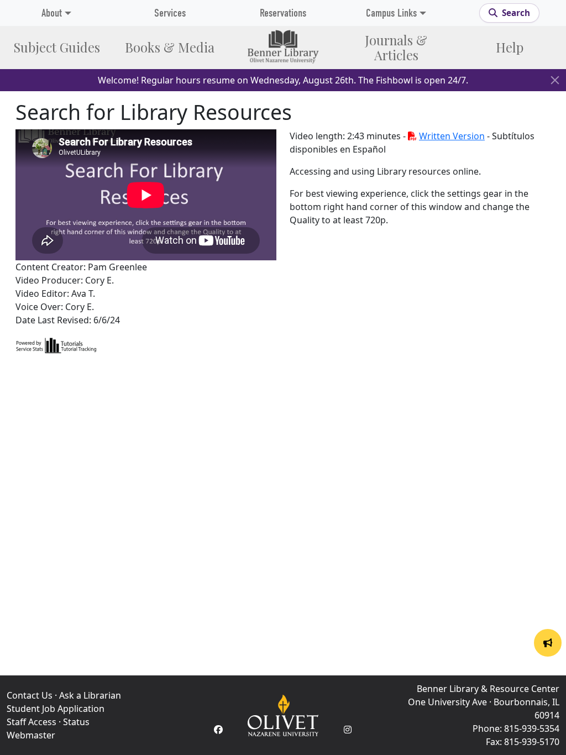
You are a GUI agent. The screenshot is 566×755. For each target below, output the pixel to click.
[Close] (555, 80)
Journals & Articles (396, 48)
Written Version (452, 136)
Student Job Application (55, 708)
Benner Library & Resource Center (488, 689)
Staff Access (31, 722)
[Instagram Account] (348, 729)
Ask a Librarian (90, 695)
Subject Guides (56, 47)
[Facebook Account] (218, 729)
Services (170, 13)
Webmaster (31, 735)
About (51, 13)
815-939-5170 (531, 742)
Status (76, 722)
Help (509, 47)
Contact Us (30, 695)
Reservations (283, 13)
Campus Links (391, 13)
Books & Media (169, 47)
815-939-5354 (531, 728)
